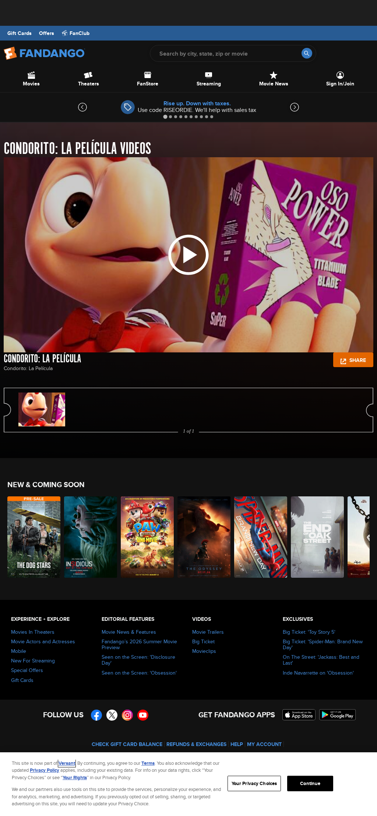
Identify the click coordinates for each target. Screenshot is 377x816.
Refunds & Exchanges (196, 744)
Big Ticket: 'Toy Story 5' (309, 632)
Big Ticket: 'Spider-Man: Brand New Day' (323, 644)
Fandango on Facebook (96, 715)
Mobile (18, 651)
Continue (310, 783)
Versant (67, 763)
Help (236, 744)
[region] (188, 784)
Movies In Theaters (32, 632)
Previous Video (7, 410)
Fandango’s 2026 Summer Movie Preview (139, 644)
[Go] (307, 53)
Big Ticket (203, 641)
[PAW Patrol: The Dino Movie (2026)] (147, 537)
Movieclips (204, 651)
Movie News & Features (129, 632)
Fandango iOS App (299, 714)
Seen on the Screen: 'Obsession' (139, 672)
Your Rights (75, 777)
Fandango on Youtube (142, 715)
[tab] (165, 117)
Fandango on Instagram (127, 715)
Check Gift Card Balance (127, 744)
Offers (46, 33)
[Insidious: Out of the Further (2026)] (90, 537)
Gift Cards (19, 33)
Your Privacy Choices (254, 783)
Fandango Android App (337, 714)
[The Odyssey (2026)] (203, 537)
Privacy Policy (44, 770)
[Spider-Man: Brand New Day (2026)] (260, 537)
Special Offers (27, 670)
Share (357, 360)
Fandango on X (111, 715)
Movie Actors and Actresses (43, 641)
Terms (148, 763)
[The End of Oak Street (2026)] (317, 537)
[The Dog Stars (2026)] (33, 537)
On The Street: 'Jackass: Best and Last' (321, 659)
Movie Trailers (208, 632)
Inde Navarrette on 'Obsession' (318, 672)
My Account (264, 744)
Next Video (369, 410)
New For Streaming (33, 660)
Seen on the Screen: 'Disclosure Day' (138, 659)
